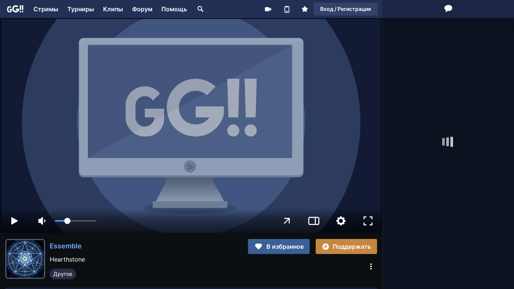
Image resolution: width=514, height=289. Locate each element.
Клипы (113, 9)
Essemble (66, 246)
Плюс (305, 9)
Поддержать (352, 246)
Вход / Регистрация (345, 9)
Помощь (174, 9)
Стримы (45, 9)
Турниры (80, 9)
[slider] (75, 221)
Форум (142, 9)
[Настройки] (341, 221)
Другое (62, 274)
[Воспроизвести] (14, 221)
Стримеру (268, 9)
